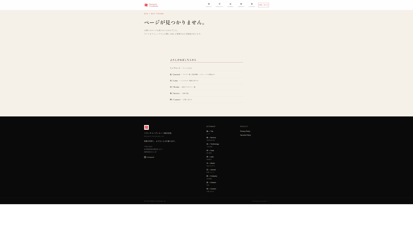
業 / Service (175, 93)
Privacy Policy (245, 131)
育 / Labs (174, 80)
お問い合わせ (263, 5)
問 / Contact (175, 99)
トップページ (175, 68)
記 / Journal (175, 74)
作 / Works (174, 87)
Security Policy (245, 135)
